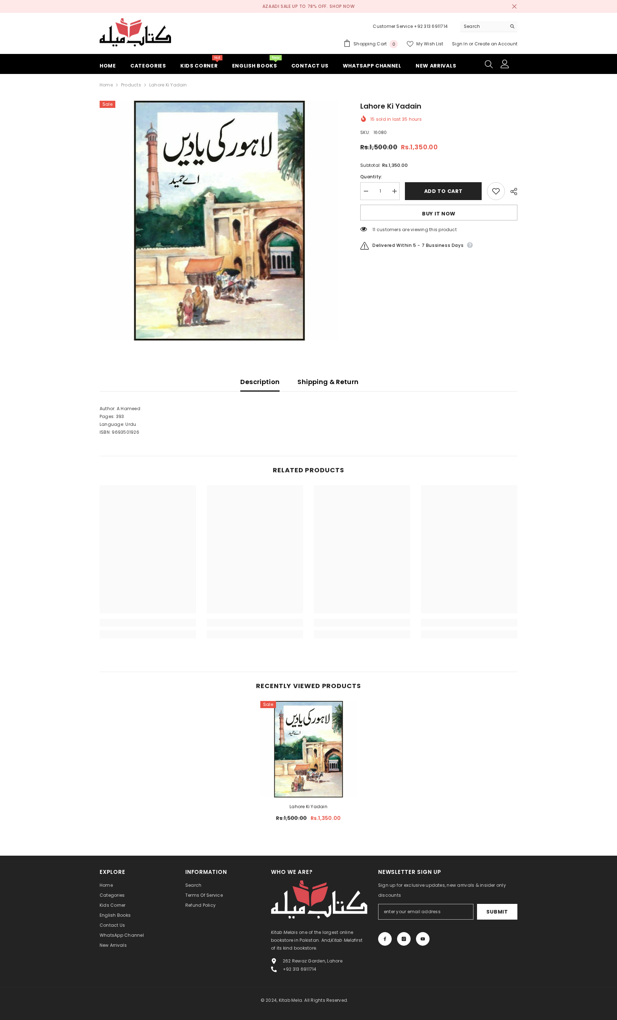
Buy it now (439, 213)
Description (260, 381)
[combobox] (483, 26)
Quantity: (371, 177)
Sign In (460, 44)
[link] (148, 623)
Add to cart (443, 191)
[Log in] (505, 64)
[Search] (488, 26)
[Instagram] (404, 939)
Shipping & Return (327, 381)
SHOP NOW (342, 6)
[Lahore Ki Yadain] (308, 749)
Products (131, 85)
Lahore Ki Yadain (308, 806)
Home (106, 85)
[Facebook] (385, 939)
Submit (497, 911)
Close (514, 7)
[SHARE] (511, 191)
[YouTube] (423, 939)
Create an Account (496, 44)
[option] (219, 220)
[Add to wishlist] (496, 191)
